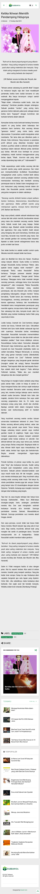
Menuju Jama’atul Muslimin (20, 812)
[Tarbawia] (14, 6)
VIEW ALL (32, 701)
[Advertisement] (19, 608)
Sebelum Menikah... (12, 670)
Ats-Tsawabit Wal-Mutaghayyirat (22, 822)
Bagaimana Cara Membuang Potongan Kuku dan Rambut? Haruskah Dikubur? (21, 782)
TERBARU (7, 701)
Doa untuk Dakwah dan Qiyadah (22, 792)
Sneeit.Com (23, 890)
